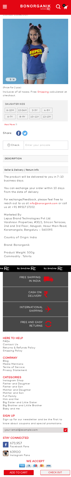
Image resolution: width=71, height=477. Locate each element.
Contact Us (10, 344)
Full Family (10, 396)
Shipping (43, 92)
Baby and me (11, 409)
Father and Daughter (16, 384)
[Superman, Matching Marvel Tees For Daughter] (35, 51)
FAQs (6, 341)
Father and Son (13, 387)
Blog (6, 361)
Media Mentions (13, 364)
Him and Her (11, 399)
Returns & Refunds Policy (19, 348)
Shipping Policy (13, 351)
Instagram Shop (13, 380)
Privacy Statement (15, 370)
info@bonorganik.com (44, 203)
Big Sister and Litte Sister (20, 402)
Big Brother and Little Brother (22, 405)
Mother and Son (13, 393)
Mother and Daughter (17, 390)
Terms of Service (14, 367)
